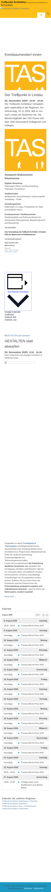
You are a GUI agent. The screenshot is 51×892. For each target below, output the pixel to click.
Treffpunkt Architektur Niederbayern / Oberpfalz (19, 801)
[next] (47, 614)
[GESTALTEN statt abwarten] (17, 336)
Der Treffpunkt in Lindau (24, 95)
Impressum (28, 888)
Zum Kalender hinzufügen (18, 291)
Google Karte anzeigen (11, 251)
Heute (37, 615)
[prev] (43, 614)
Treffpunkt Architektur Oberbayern (15, 804)
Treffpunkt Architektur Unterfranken (15, 809)
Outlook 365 (10, 317)
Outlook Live (10, 320)
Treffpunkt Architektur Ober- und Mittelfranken (19, 806)
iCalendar (9, 314)
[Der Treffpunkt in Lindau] (25, 89)
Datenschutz (38, 888)
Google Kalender (13, 312)
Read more (10, 597)
